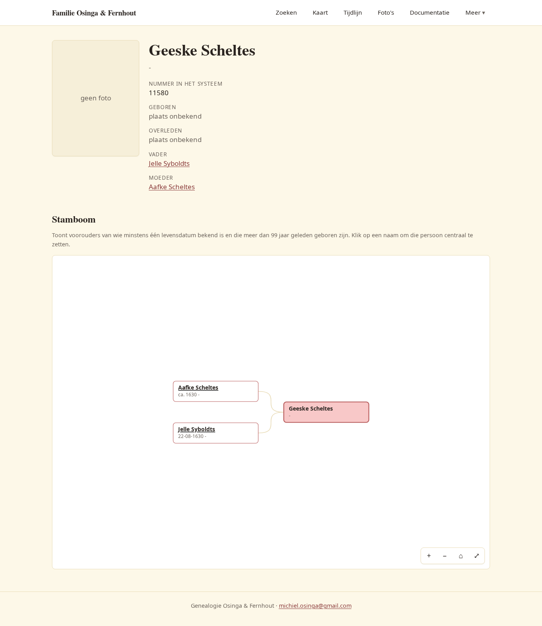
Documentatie (430, 12)
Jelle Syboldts (169, 163)
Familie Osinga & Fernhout (94, 12)
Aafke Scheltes (172, 186)
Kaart (320, 12)
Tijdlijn (353, 12)
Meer (472, 12)
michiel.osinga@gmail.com (315, 605)
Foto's (386, 12)
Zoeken (286, 12)
